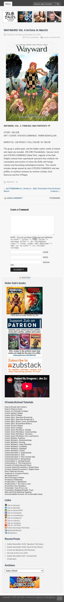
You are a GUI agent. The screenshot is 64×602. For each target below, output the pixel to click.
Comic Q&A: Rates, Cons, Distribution (21, 422)
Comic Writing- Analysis (15, 438)
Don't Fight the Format (14, 471)
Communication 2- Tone (15, 455)
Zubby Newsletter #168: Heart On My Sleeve (25, 547)
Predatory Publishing (13, 480)
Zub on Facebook (14, 513)
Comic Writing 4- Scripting (16, 446)
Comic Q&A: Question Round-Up (18, 417)
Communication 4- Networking (17, 459)
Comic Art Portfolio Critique (16, 411)
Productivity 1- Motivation (15, 482)
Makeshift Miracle (14, 530)
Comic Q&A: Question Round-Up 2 (19, 419)
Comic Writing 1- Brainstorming (18, 440)
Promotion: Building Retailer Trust (19, 490)
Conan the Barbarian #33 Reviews (21, 550)
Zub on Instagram (14, 518)
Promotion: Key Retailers (15, 486)
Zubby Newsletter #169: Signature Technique (25, 544)
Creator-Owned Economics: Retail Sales (22, 467)
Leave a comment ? (15, 198)
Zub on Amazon (13, 505)
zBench (39, 597)
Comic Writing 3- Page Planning (18, 444)
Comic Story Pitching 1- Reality (18, 430)
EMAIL (45, 257)
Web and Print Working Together (18, 492)
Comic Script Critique (14, 426)
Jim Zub (18, 35)
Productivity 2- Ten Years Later (18, 484)
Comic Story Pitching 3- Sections (19, 434)
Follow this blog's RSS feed (18, 528)
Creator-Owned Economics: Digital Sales (22, 469)
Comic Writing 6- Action (15, 451)
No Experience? (11, 476)
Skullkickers (12, 533)
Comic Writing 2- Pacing (15, 442)
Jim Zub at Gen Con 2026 (17, 553)
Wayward (10, 182)
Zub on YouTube (14, 525)
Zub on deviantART (15, 510)
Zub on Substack (14, 523)
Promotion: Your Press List (16, 488)
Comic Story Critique (13, 428)
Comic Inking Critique (14, 413)
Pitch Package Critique (14, 478)
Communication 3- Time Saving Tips (20, 457)
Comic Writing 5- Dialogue (16, 449)
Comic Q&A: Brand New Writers (18, 424)
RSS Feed (26, 278)
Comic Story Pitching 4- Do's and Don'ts (22, 436)
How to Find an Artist (13, 409)
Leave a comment (50, 37)
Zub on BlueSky (13, 508)
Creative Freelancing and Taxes (18, 465)
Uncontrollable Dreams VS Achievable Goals (24, 494)
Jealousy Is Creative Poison (16, 473)
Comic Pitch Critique (13, 415)
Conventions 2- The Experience (18, 463)
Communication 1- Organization (18, 453)
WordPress (50, 597)
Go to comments (32, 37)
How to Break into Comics (16, 407)
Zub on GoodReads (15, 515)
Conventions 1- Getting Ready (17, 461)
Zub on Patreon (13, 521)
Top (60, 598)
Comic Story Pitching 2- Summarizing (20, 432)
